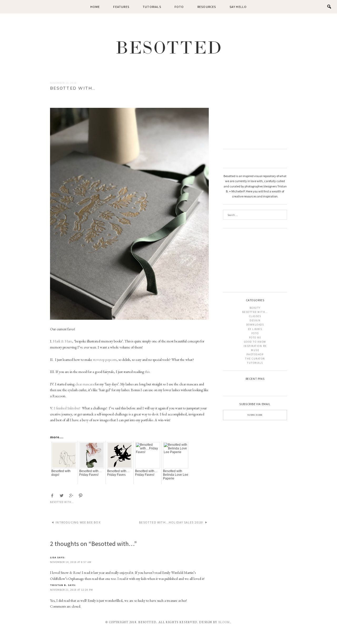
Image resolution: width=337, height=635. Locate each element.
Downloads (255, 324)
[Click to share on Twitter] (62, 496)
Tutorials (152, 7)
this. (147, 371)
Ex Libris (255, 329)
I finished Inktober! (67, 408)
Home (95, 7)
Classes (255, 316)
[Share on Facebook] (52, 496)
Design (255, 320)
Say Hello (238, 7)
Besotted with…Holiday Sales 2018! (171, 522)
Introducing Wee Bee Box (78, 522)
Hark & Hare (62, 341)
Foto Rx (255, 337)
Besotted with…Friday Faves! (90, 473)
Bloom (224, 622)
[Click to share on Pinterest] (81, 496)
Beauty (255, 307)
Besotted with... (62, 502)
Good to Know (255, 341)
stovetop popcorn (105, 359)
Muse (255, 350)
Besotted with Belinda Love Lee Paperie (175, 474)
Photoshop (255, 354)
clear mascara (84, 384)
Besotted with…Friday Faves (118, 473)
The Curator (255, 358)
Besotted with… (255, 312)
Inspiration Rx (255, 346)
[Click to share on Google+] (71, 496)
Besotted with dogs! (61, 473)
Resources (206, 7)
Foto (179, 7)
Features (121, 7)
